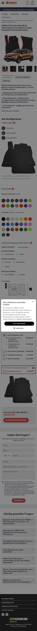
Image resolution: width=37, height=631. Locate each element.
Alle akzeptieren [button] (19, 323)
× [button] (33, 301)
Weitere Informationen (24, 319)
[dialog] (18, 315)
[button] (18, 328)
